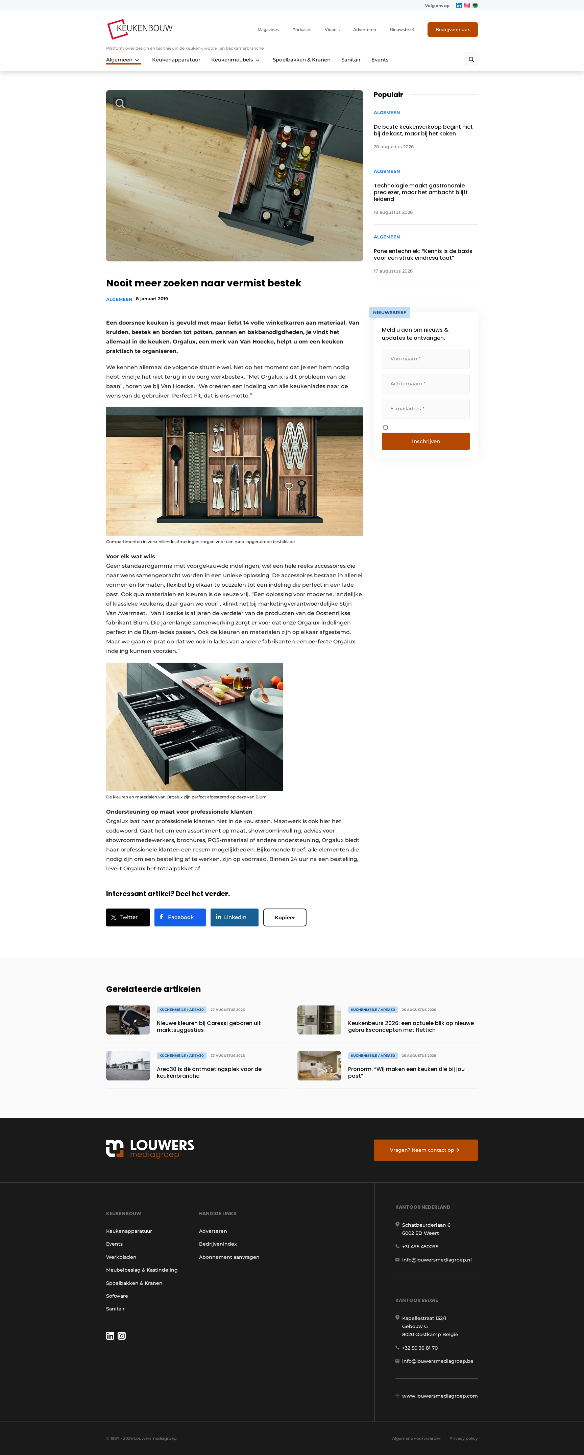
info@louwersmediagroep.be (437, 1361)
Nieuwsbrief (402, 29)
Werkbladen (121, 1257)
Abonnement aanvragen (229, 1257)
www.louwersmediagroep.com (440, 1396)
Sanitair (351, 59)
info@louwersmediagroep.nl (437, 1260)
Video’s (332, 29)
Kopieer (285, 917)
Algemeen (119, 59)
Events (380, 59)
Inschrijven (426, 441)
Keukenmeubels (232, 59)
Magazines (268, 29)
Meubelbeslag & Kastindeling (142, 1270)
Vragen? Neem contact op (422, 1150)
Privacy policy (463, 1438)
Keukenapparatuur (176, 59)
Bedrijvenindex (453, 29)
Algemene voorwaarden (416, 1438)
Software (117, 1296)
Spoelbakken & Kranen (302, 59)
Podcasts (301, 29)
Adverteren (364, 29)
